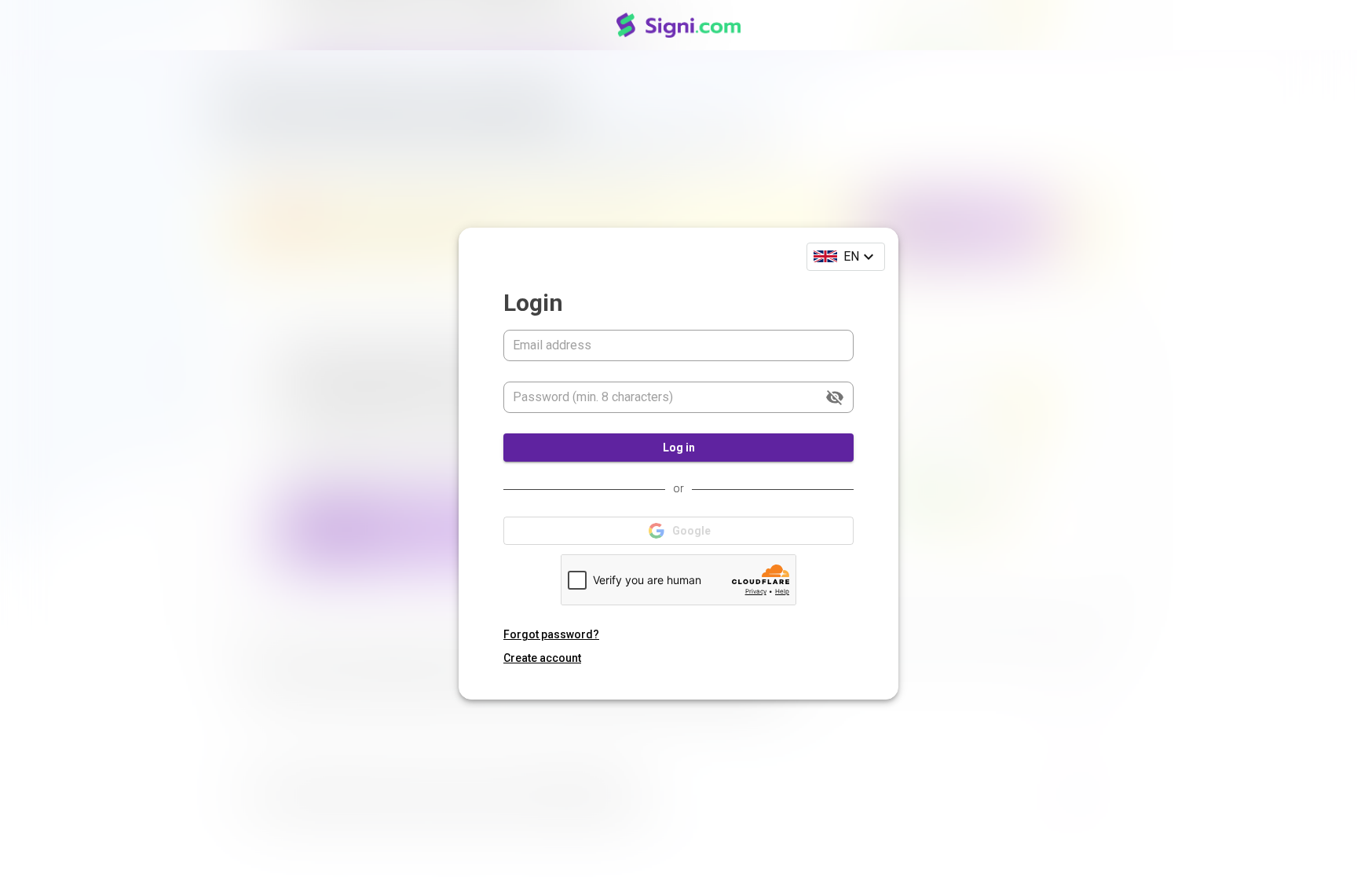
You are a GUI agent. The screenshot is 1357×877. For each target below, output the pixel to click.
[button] (846, 257)
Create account (542, 658)
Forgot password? (551, 634)
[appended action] (834, 397)
